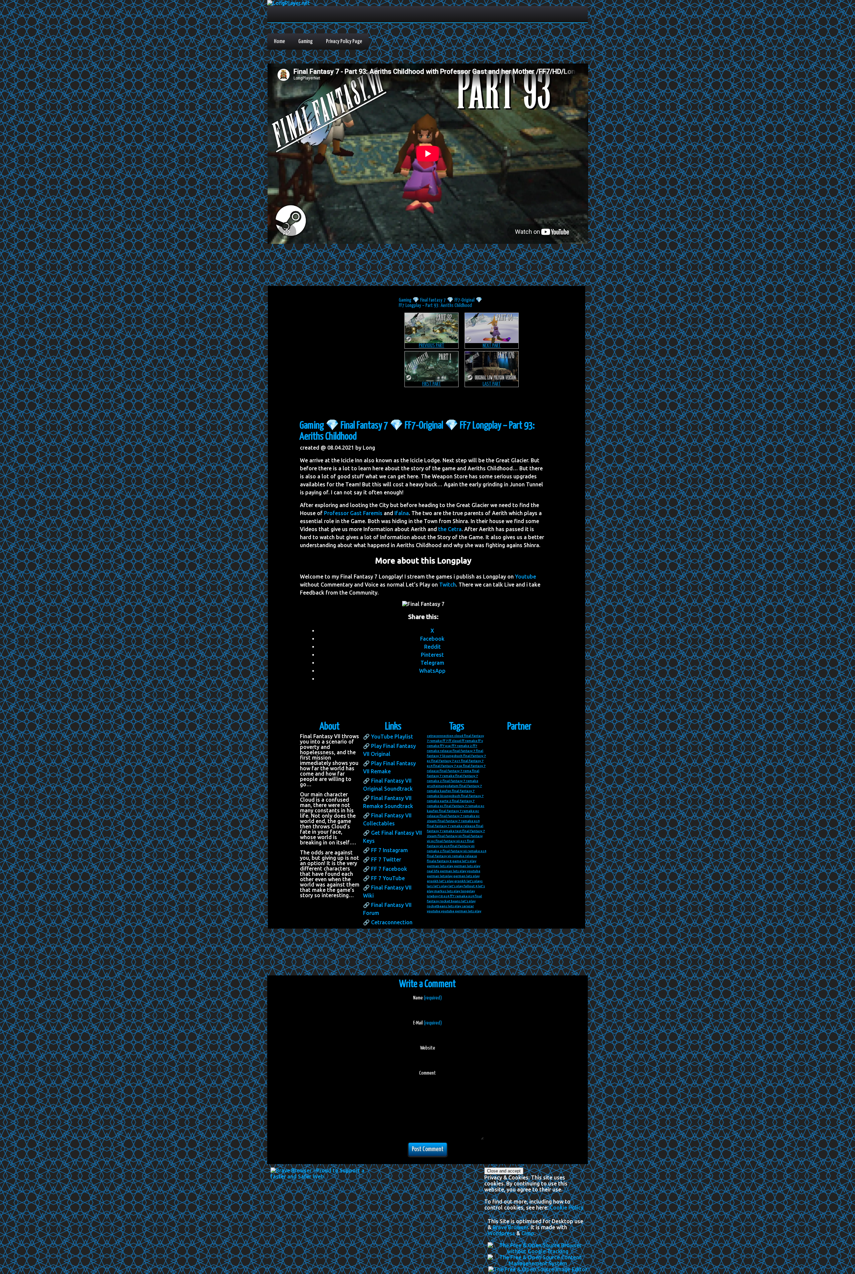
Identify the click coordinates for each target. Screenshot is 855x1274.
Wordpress (501, 1233)
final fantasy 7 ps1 (445, 761)
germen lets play (466, 876)
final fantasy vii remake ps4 (464, 851)
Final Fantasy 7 (433, 300)
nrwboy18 (435, 896)
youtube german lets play (461, 911)
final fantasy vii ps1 (451, 841)
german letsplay (440, 876)
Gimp (527, 1233)
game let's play (464, 861)
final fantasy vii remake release (452, 856)
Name (427, 997)
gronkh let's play (440, 881)
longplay (468, 891)
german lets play (440, 866)
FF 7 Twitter (386, 859)
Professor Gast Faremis (353, 513)
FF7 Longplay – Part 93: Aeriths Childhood (435, 305)
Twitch (447, 585)
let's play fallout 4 (463, 886)
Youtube (525, 577)
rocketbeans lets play (444, 906)
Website (427, 1048)
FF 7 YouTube (388, 878)
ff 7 (445, 741)
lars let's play (437, 886)
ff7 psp (445, 746)
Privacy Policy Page (344, 41)
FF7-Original (465, 300)
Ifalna (401, 513)
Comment (427, 1073)
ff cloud (455, 741)
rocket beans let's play (458, 901)
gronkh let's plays (468, 881)
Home (279, 41)
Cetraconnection (391, 922)
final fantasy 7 (464, 751)
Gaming (305, 41)
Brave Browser (510, 1227)
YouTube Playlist (392, 737)
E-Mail (427, 1022)
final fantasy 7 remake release (451, 826)
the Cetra (450, 529)
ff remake (469, 741)
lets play (453, 891)
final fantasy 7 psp (447, 766)
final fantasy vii (450, 836)
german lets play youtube (460, 871)
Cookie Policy (566, 1208)
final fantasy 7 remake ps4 (459, 821)
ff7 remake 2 (462, 746)
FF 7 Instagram (389, 850)
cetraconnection (440, 736)
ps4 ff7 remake (456, 896)
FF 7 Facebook (389, 869)
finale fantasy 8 (439, 861)
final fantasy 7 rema (455, 771)
